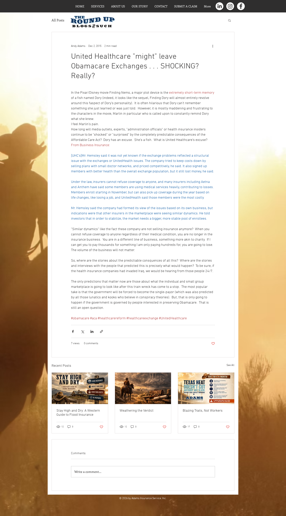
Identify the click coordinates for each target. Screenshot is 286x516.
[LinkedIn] (219, 6)
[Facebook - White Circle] (241, 6)
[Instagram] (230, 6)
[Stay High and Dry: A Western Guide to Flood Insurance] (80, 388)
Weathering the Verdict (137, 411)
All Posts (58, 20)
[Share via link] (101, 331)
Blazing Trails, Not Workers (203, 411)
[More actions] (212, 46)
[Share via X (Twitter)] (82, 331)
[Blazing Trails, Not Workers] (206, 388)
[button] (229, 20)
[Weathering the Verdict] (143, 388)
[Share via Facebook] (73, 331)
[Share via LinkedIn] (92, 331)
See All (230, 365)
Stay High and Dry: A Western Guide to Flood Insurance (78, 413)
